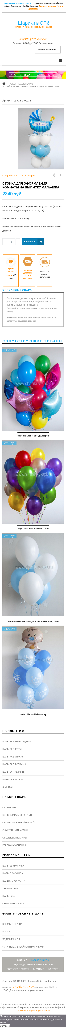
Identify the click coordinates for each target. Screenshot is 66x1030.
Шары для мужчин (13, 772)
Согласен (5, 1025)
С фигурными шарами (15, 830)
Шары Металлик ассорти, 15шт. (33, 528)
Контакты (54, 969)
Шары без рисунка (13, 865)
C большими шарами (14, 837)
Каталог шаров (25, 84)
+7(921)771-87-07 (33, 39)
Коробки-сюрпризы (14, 845)
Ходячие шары (11, 939)
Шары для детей (11, 749)
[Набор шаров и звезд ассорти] (33, 389)
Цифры (6, 931)
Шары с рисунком (12, 873)
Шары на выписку (12, 756)
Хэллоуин (8, 787)
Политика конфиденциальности (33, 1010)
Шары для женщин (13, 779)
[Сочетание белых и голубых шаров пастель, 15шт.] (33, 575)
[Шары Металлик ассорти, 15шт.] (33, 482)
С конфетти (9, 807)
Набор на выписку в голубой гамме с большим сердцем (61, 175)
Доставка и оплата (18, 969)
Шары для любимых (14, 764)
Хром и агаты (10, 888)
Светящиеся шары (13, 903)
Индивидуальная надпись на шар (33, 964)
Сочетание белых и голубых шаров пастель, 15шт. (33, 621)
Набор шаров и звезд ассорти (33, 435)
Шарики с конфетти (13, 881)
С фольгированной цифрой (18, 822)
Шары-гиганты (11, 896)
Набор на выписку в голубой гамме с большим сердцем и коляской (54, 175)
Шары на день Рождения (16, 741)
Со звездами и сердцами (17, 815)
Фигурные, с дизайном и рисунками (23, 946)
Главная (12, 84)
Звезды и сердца (12, 924)
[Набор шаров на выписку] (33, 667)
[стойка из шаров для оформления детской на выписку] (41, 138)
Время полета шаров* (10, 271)
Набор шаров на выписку (33, 714)
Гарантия (38, 969)
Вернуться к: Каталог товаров (19, 175)
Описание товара (17, 289)
